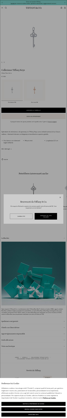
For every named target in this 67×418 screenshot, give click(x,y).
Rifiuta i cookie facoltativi (33, 409)
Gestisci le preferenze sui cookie (33, 403)
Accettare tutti (33, 414)
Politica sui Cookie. (49, 398)
